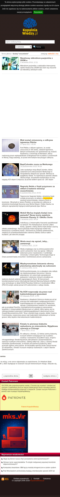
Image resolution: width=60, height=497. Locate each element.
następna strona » (50, 376)
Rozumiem (38, 12)
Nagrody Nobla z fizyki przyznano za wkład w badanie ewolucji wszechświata (37, 188)
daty (57, 54)
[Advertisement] (30, 105)
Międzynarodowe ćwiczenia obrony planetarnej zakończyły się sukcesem (38, 264)
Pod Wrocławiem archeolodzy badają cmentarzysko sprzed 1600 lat (29, 471)
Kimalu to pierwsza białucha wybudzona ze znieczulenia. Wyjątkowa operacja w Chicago (39, 326)
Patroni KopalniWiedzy (30, 407)
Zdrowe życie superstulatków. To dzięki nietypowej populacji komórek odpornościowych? (29, 463)
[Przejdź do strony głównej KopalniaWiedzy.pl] (30, 26)
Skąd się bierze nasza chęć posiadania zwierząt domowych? (26, 459)
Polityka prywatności (21, 479)
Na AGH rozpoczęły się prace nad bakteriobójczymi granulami (36, 293)
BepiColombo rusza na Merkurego (36, 164)
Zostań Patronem (10, 381)
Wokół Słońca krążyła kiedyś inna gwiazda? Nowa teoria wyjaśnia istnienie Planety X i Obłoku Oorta (36, 215)
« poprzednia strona (10, 376)
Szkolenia (47, 479)
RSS (6, 479)
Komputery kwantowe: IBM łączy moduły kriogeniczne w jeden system (29, 468)
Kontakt (36, 479)
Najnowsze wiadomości (13, 454)
